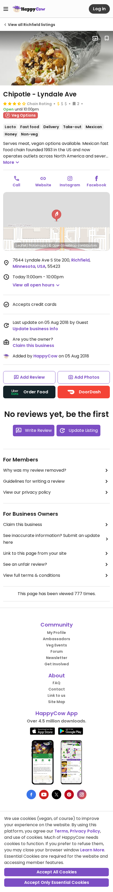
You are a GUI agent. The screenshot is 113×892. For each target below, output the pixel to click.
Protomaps (37, 245)
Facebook (96, 185)
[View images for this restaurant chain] (56, 58)
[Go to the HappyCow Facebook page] (31, 794)
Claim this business (33, 345)
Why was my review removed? (34, 470)
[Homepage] (29, 9)
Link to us (56, 695)
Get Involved (56, 664)
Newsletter (56, 657)
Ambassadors (56, 638)
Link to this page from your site (34, 553)
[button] (56, 216)
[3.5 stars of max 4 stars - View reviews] (14, 103)
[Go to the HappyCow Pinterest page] (69, 794)
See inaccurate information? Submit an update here (51, 538)
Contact (56, 689)
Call (16, 185)
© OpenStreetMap (63, 245)
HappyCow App (56, 713)
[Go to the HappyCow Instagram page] (81, 794)
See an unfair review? (25, 564)
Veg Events (56, 645)
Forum (56, 651)
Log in (99, 9)
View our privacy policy (27, 492)
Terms (61, 831)
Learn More (92, 850)
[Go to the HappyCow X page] (56, 794)
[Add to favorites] (106, 38)
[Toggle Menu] (6, 9)
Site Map (56, 701)
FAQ (56, 683)
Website (43, 185)
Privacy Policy (85, 831)
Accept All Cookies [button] (57, 872)
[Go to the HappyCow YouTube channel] (44, 794)
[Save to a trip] (95, 38)
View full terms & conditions (31, 575)
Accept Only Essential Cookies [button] (56, 882)
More (8, 162)
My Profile (56, 632)
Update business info (35, 329)
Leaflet (21, 245)
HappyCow (45, 356)
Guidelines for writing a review (34, 481)
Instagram (70, 185)
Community (56, 624)
